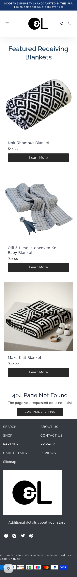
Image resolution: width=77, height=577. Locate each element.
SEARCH (10, 427)
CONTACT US (51, 435)
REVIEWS (48, 453)
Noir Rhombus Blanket (29, 143)
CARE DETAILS (15, 453)
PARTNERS (12, 444)
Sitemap (10, 462)
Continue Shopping (40, 411)
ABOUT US (49, 427)
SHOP (8, 435)
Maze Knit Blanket (24, 357)
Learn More (38, 158)
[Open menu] (7, 24)
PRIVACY (47, 444)
